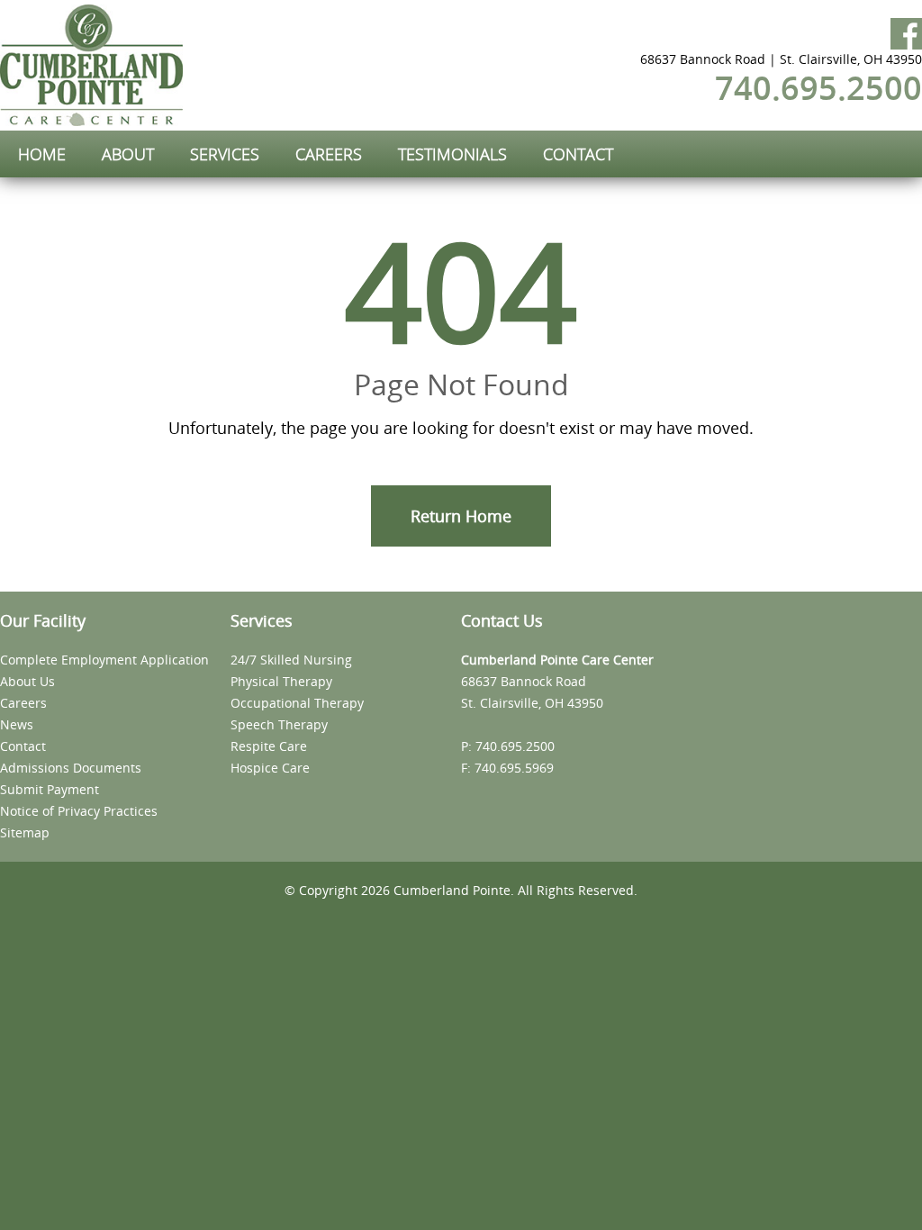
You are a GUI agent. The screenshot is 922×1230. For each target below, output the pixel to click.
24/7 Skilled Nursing (291, 659)
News (16, 724)
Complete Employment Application (104, 659)
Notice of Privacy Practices (79, 810)
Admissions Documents (70, 767)
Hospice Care (270, 767)
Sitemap (25, 832)
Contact (23, 746)
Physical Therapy (281, 681)
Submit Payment (49, 789)
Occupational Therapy (297, 702)
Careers (23, 702)
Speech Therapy (279, 724)
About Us (27, 681)
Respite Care (268, 746)
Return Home (461, 516)
